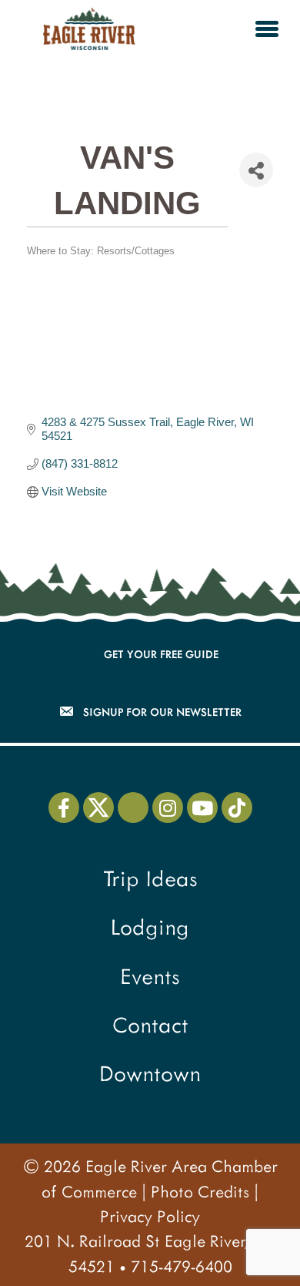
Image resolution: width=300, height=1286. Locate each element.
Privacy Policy (150, 1215)
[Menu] (267, 28)
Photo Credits (200, 1191)
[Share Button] (256, 170)
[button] (63, 807)
